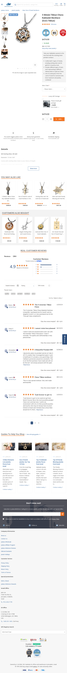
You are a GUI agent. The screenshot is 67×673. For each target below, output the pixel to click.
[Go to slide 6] (28, 68)
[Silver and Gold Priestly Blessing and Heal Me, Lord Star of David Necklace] (58, 188)
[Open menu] (2, 5)
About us (3, 535)
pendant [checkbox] (20, 294)
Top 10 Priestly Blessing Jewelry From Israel (58, 462)
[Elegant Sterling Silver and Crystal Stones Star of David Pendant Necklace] (25, 224)
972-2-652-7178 (7, 602)
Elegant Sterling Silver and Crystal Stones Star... (25, 234)
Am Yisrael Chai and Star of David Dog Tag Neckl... (57, 234)
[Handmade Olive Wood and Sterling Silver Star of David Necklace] (9, 224)
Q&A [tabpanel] (14, 256)
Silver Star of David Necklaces (30, 10)
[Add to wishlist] (35, 65)
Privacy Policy (55, 519)
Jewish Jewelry (16, 10)
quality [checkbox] (7, 294)
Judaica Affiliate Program (8, 545)
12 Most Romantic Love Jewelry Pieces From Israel (8, 463)
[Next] (4, 58)
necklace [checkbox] (27, 294)
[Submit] (15, 5)
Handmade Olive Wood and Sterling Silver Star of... (9, 234)
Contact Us (4, 539)
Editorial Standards (6, 551)
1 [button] (31, 423)
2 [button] (35, 423)
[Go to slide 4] (24, 68)
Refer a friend (5, 581)
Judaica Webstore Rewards (8, 584)
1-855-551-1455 (7, 621)
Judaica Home (5, 10)
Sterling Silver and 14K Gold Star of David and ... (42, 198)
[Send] (62, 514)
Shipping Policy (5, 566)
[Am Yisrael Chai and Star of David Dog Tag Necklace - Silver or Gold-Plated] (57, 224)
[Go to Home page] (9, 4)
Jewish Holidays (5, 554)
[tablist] (33, 256)
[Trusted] (24, 639)
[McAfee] (33, 639)
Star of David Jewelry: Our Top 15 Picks (24, 462)
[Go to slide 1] (17, 68)
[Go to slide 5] (26, 68)
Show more (33, 168)
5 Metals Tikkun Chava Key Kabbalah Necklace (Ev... (8, 198)
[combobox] (33, 4)
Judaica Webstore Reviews (8, 548)
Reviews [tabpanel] (7, 256)
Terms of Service (6, 572)
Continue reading (7, 489)
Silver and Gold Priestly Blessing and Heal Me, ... (58, 198)
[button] (24, 29)
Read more (26, 365)
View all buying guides (33, 434)
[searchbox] (10, 285)
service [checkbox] (13, 294)
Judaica (35, 666)
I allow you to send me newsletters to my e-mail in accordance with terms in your (32, 519)
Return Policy (4, 569)
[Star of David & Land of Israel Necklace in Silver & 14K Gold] (25, 188)
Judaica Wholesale (6, 542)
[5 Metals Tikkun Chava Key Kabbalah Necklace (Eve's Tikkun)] (8, 188)
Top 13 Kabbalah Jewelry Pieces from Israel (41, 462)
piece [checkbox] (33, 294)
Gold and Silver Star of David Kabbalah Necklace (41, 234)
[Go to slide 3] (22, 68)
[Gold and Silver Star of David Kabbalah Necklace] (41, 224)
